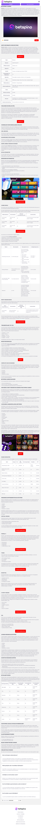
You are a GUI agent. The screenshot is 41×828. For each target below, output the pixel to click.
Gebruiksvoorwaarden (20, 823)
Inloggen (10, 4)
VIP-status (25, 329)
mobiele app (9, 145)
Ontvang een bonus (20, 231)
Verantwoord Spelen (20, 821)
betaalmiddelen (9, 140)
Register (20, 359)
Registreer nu (20, 56)
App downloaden (30, 4)
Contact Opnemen (20, 814)
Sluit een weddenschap (20, 530)
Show (36, 40)
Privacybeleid (20, 812)
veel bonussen (13, 160)
